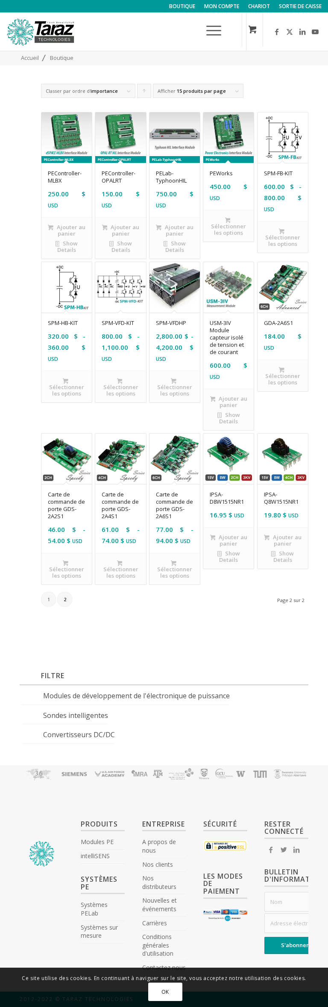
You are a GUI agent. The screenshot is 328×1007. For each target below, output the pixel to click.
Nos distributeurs (159, 882)
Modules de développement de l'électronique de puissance (136, 695)
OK (165, 991)
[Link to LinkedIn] (302, 31)
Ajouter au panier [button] (70, 230)
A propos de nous (159, 846)
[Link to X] (289, 31)
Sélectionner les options (228, 229)
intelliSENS (95, 856)
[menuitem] (182, 6)
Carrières (154, 923)
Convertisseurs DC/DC (79, 734)
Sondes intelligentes (75, 715)
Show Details (67, 246)
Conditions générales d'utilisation (157, 945)
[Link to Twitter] (283, 849)
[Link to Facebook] (276, 31)
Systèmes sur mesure (99, 931)
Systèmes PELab (94, 909)
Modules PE (97, 842)
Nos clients (157, 864)
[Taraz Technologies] (40, 36)
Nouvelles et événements (159, 904)
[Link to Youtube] (315, 31)
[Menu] (209, 31)
